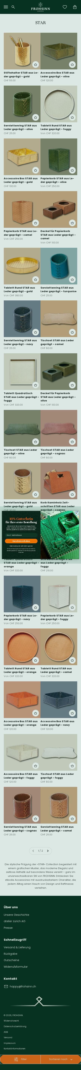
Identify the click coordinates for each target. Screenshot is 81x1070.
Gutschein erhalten (21, 541)
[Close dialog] (76, 513)
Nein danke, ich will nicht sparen (21, 546)
